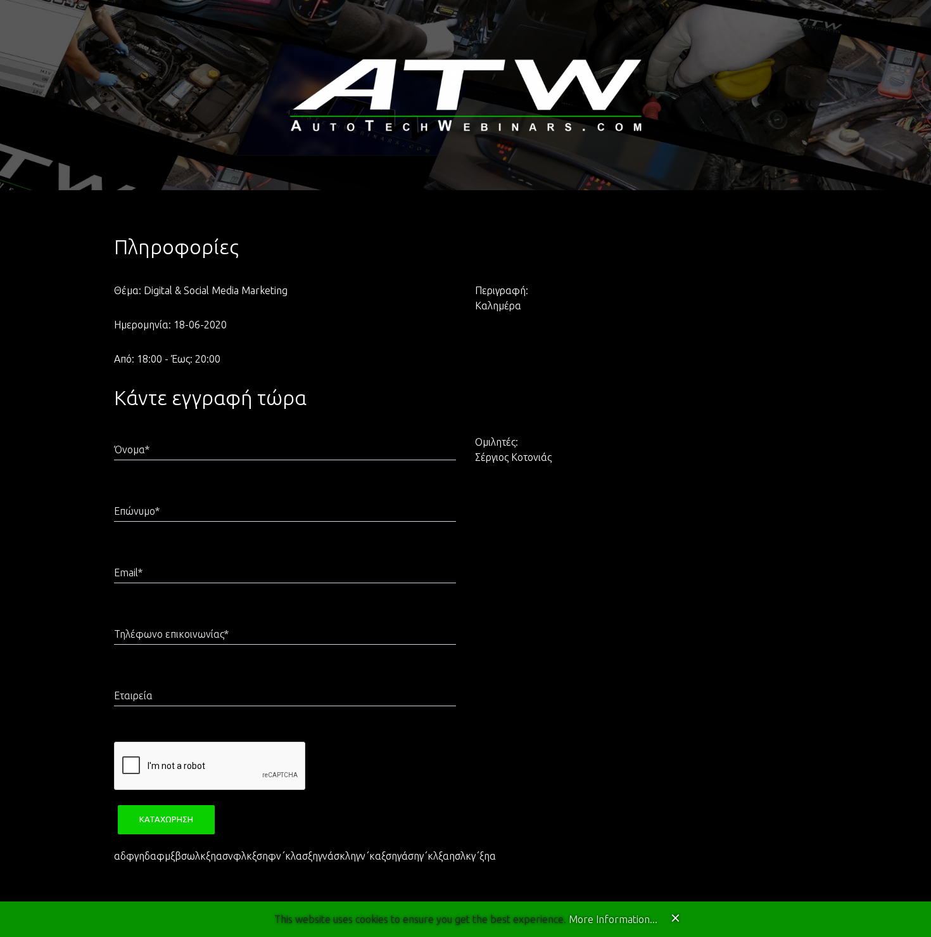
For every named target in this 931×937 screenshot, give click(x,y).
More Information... (613, 919)
